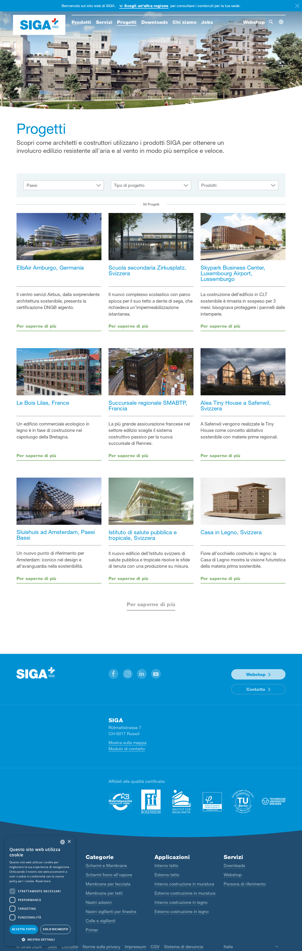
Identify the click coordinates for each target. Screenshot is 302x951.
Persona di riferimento (245, 883)
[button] (113, 674)
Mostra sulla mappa (128, 742)
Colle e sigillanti (100, 920)
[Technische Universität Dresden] (273, 801)
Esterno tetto (167, 874)
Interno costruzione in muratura (184, 883)
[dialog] (40, 891)
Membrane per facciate (108, 883)
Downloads (234, 865)
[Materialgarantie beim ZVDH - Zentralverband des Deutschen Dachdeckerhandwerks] (120, 801)
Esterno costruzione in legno (182, 911)
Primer (92, 929)
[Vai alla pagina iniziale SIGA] (39, 25)
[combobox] (62, 842)
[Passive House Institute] (212, 801)
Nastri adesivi (99, 902)
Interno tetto (166, 865)
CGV (155, 946)
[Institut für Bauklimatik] (181, 801)
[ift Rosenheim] (151, 801)
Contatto (255, 689)
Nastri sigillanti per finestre (111, 911)
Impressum (135, 946)
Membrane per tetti (104, 893)
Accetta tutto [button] (24, 929)
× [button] (69, 841)
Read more (43, 881)
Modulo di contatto (127, 748)
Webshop (255, 674)
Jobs (52, 946)
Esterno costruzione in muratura (185, 893)
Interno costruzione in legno (181, 902)
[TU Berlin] (243, 801)
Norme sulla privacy (101, 946)
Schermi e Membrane (106, 865)
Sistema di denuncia (183, 946)
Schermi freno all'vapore (109, 874)
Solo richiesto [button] (55, 929)
